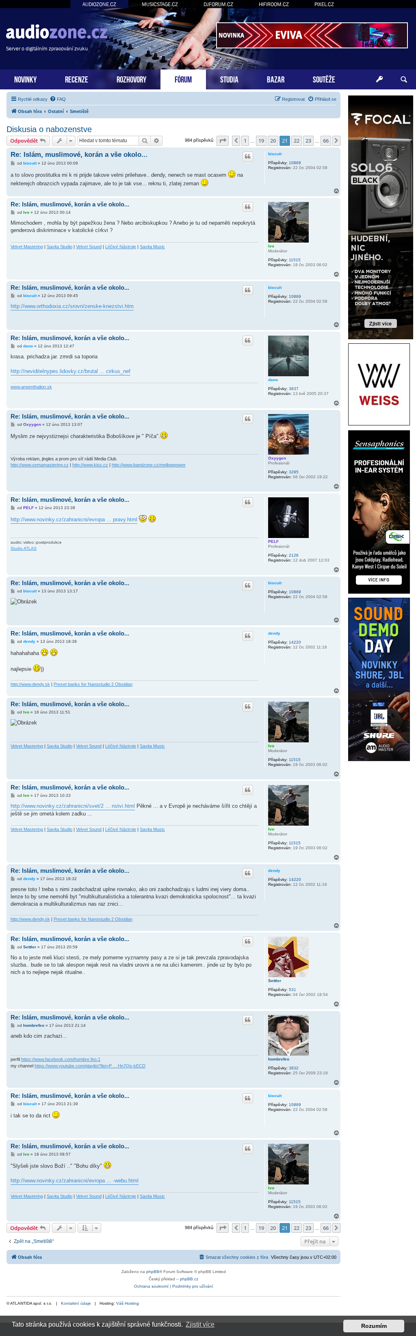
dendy (274, 633)
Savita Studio (59, 246)
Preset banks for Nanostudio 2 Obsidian (93, 684)
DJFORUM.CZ (218, 4)
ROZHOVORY (131, 78)
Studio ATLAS (24, 548)
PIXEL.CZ (324, 4)
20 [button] (273, 140)
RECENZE (76, 78)
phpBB (152, 1271)
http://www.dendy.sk (30, 684)
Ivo (271, 246)
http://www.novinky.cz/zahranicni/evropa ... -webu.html (75, 1181)
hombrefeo (278, 1059)
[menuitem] (58, 99)
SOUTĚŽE (324, 78)
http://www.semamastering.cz (40, 464)
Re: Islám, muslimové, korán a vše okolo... (79, 154)
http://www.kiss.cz (90, 464)
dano (273, 379)
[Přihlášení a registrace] (379, 79)
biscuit (275, 154)
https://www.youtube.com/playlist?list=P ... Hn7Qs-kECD (90, 1065)
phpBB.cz (189, 1279)
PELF (273, 541)
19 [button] (261, 140)
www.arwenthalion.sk (31, 386)
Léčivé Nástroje (120, 246)
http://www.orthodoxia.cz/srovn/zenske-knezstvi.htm (72, 306)
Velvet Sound (89, 246)
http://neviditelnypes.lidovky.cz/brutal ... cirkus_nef (70, 371)
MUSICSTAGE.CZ (160, 4)
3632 (294, 1068)
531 (292, 989)
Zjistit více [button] (200, 1324)
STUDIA (229, 78)
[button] (223, 140)
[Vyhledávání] (404, 79)
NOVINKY (25, 78)
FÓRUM (183, 78)
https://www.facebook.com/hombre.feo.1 (60, 1059)
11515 (295, 260)
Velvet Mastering (27, 246)
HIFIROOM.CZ (274, 4)
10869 (295, 162)
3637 (294, 388)
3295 (294, 472)
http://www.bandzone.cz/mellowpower (149, 464)
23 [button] (308, 140)
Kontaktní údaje (76, 1303)
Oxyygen (277, 458)
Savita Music (152, 246)
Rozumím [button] (374, 1326)
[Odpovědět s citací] (248, 156)
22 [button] (296, 140)
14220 (295, 642)
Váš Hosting (127, 1303)
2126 (294, 555)
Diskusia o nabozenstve (49, 129)
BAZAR (275, 78)
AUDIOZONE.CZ (99, 4)
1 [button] (245, 140)
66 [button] (326, 140)
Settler (274, 980)
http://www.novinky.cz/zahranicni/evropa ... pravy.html (74, 519)
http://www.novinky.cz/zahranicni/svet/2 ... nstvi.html (73, 806)
